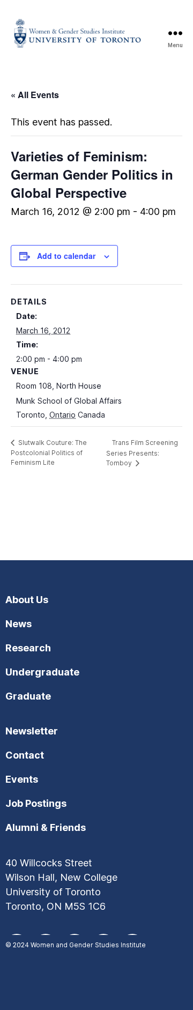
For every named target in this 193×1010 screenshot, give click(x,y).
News (18, 623)
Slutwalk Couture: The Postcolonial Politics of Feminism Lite (49, 453)
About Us (26, 599)
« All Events (35, 94)
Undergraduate (42, 672)
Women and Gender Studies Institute (88, 945)
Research (28, 647)
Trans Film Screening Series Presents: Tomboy (142, 453)
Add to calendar (66, 255)
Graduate (28, 696)
